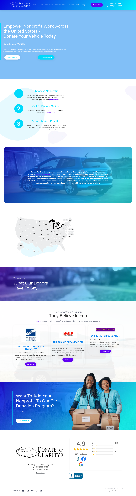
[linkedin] (41, 491)
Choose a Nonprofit (45, 91)
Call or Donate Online (45, 106)
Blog (83, 5)
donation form (49, 112)
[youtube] (32, 491)
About (41, 5)
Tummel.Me (119, 491)
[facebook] (23, 491)
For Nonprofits (60, 5)
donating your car (43, 174)
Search (39, 321)
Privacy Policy (40, 473)
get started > (54, 99)
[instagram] (37, 491)
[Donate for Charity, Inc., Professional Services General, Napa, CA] (76, 476)
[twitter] (28, 491)
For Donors (49, 5)
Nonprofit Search (73, 5)
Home (34, 5)
